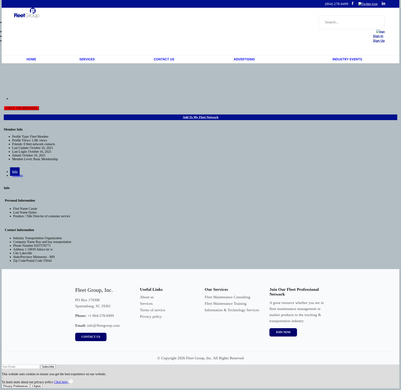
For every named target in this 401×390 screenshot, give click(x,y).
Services (146, 303)
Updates (17, 175)
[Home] (380, 31)
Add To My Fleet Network (200, 117)
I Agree (36, 386)
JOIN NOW (283, 332)
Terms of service (152, 310)
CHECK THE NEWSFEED (21, 108)
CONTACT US (90, 336)
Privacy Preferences (15, 386)
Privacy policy (151, 316)
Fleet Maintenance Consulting (227, 297)
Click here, (61, 382)
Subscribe (48, 366)
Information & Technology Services (232, 310)
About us (147, 297)
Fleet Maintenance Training (225, 303)
